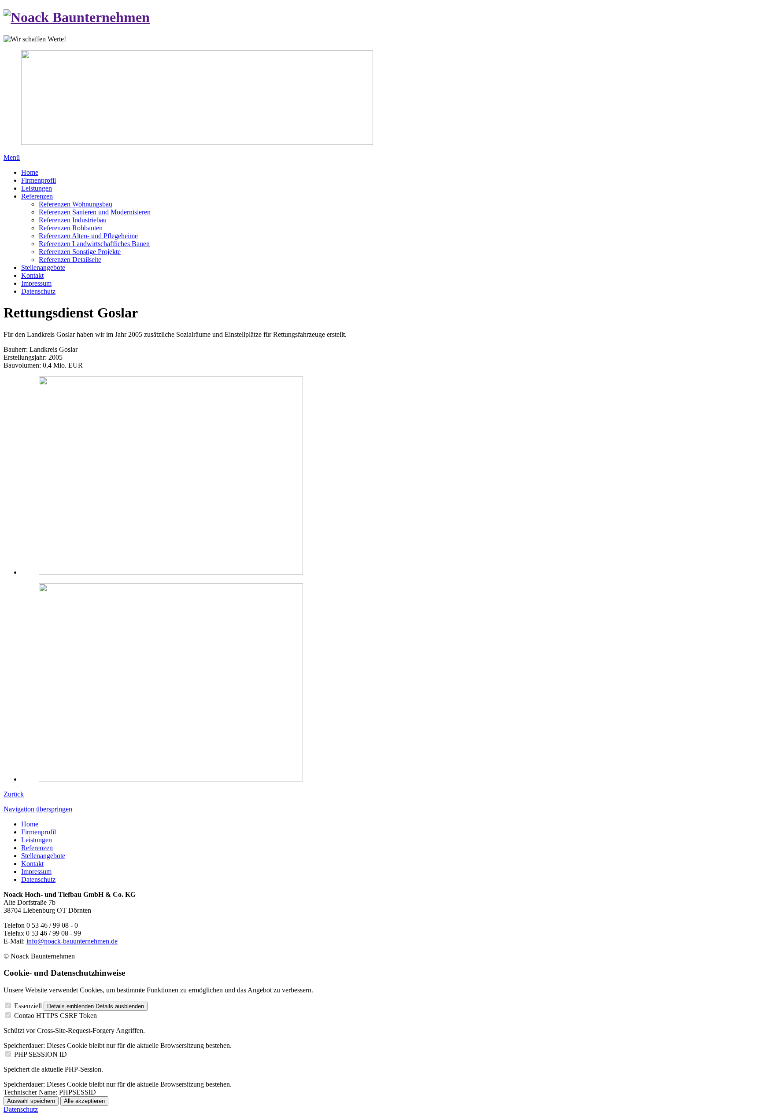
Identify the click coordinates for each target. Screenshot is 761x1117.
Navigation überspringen (38, 809)
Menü (12, 157)
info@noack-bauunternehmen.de (72, 941)
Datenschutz (21, 1109)
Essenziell (28, 1006)
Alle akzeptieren (84, 1101)
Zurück (14, 794)
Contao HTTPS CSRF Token (55, 1015)
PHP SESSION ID (40, 1054)
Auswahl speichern (31, 1101)
